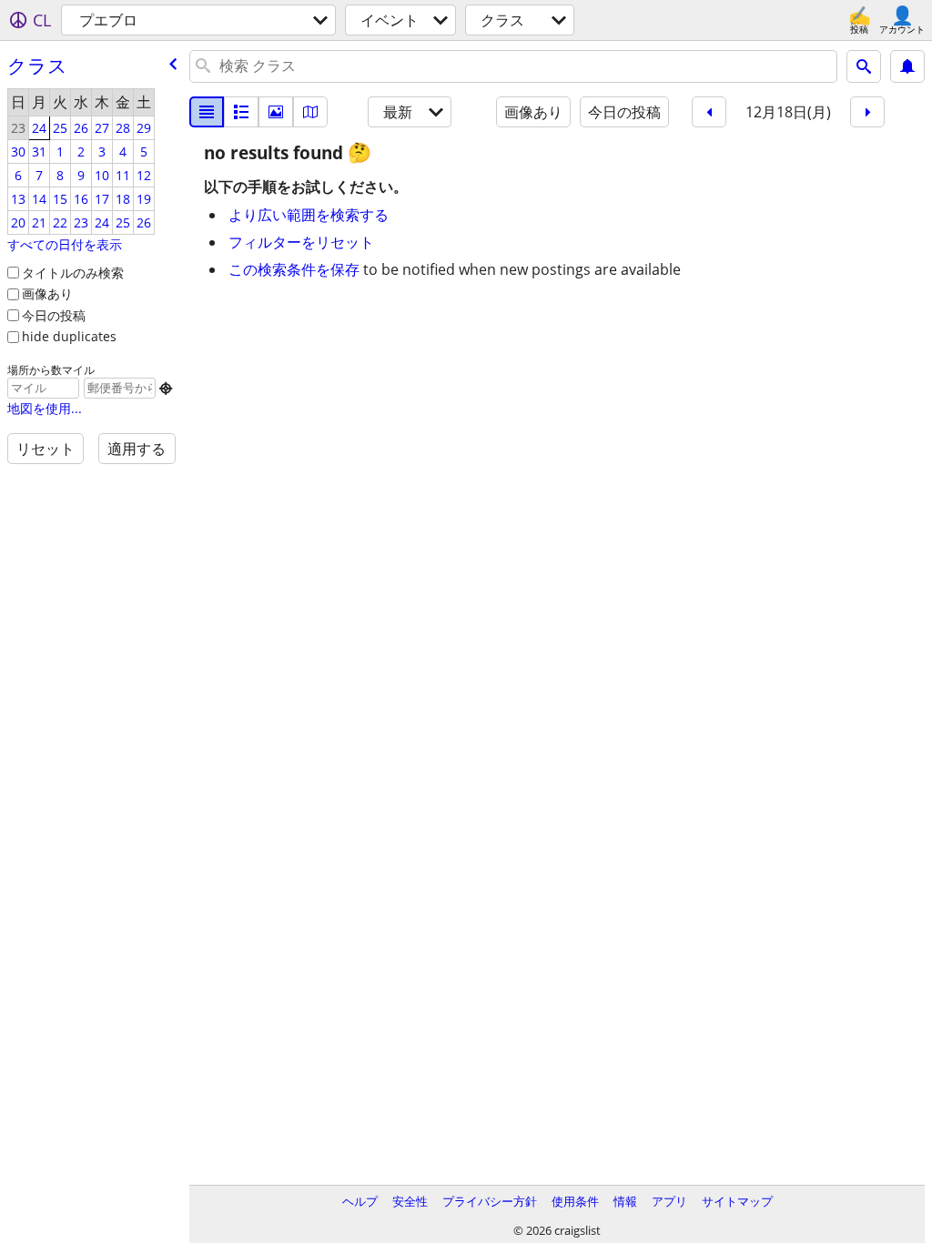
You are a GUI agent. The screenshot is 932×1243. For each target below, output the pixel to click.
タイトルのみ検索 (73, 272)
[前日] (709, 111)
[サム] (241, 111)
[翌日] (867, 111)
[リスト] (206, 111)
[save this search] (907, 66)
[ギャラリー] (275, 111)
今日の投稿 (54, 315)
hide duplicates (69, 336)
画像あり (47, 293)
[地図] (310, 111)
